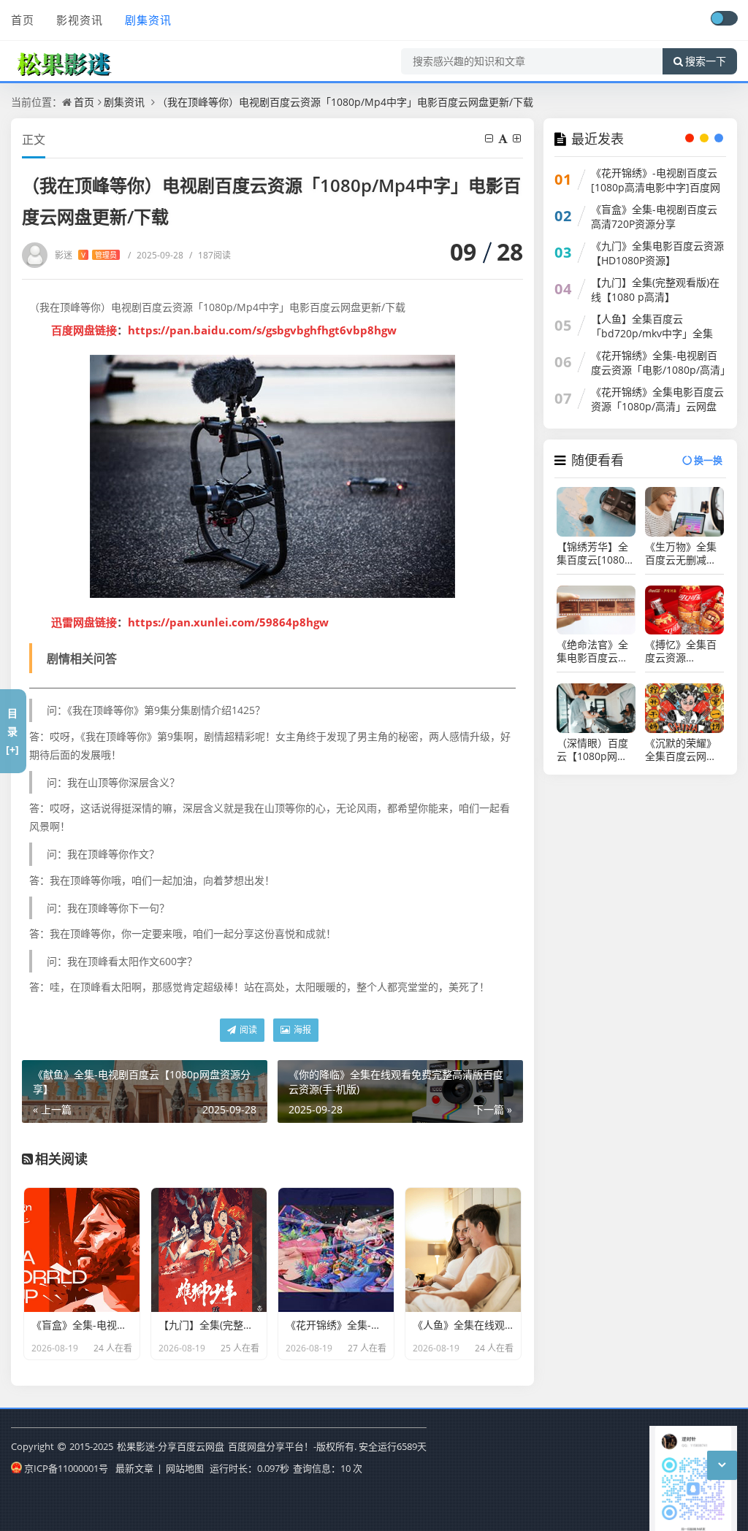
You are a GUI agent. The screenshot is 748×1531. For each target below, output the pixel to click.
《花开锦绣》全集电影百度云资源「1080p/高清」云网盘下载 (657, 406)
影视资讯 (79, 19)
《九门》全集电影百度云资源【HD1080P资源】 (657, 253)
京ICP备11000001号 (66, 1468)
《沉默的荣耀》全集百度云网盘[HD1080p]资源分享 (681, 750)
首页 (22, 19)
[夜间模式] (724, 18)
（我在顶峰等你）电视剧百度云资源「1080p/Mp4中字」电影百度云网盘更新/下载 (345, 102)
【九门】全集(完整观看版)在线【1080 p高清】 (655, 289)
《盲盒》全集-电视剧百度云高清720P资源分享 (654, 216)
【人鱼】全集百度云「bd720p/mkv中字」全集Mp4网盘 (652, 333)
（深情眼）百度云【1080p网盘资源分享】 (592, 750)
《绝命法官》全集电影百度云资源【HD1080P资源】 (594, 651)
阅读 (247, 1030)
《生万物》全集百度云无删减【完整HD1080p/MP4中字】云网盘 (681, 553)
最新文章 (134, 1468)
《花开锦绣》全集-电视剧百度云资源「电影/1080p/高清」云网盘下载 (658, 369)
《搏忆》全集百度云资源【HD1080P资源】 (681, 651)
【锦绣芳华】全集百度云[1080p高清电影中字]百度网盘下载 (594, 553)
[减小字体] (490, 138)
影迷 (86, 255)
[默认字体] (504, 138)
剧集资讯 (148, 19)
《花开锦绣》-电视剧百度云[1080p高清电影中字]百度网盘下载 (655, 187)
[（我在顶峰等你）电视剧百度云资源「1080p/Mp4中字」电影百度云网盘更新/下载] (272, 476)
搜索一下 (705, 61)
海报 (301, 1030)
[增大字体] (518, 138)
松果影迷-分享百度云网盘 (170, 1446)
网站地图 (185, 1468)
